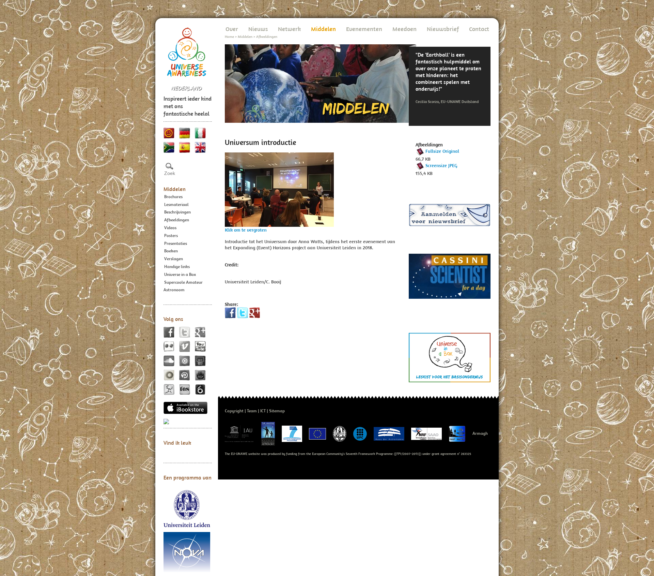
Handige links (177, 266)
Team (252, 411)
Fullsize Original (442, 151)
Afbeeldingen (176, 220)
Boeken (171, 251)
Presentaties (175, 243)
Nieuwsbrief (443, 29)
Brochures (173, 197)
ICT (263, 411)
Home (229, 36)
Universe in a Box (180, 274)
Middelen (175, 189)
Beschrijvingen (177, 212)
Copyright (234, 411)
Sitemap (277, 411)
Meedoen (404, 29)
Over (231, 29)
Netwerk (289, 29)
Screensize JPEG (441, 165)
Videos (170, 228)
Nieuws (258, 29)
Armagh (480, 433)
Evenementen (364, 29)
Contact (479, 29)
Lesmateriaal (176, 204)
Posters (171, 235)
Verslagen (173, 259)
